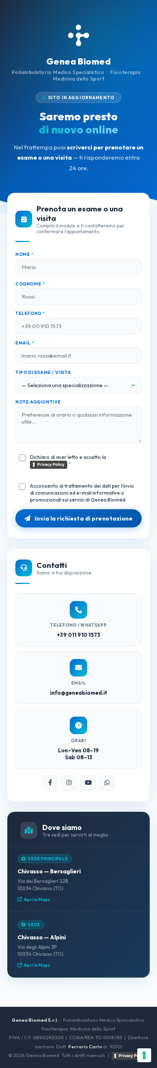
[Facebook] (50, 783)
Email (24, 343)
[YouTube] (88, 783)
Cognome (30, 284)
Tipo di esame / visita (43, 372)
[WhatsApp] (107, 783)
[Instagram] (69, 783)
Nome (24, 254)
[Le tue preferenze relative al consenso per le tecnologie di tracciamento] (144, 1055)
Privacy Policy (50, 464)
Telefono (30, 313)
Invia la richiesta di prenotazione (83, 518)
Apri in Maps (37, 899)
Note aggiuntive (38, 402)
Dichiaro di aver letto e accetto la (68, 460)
